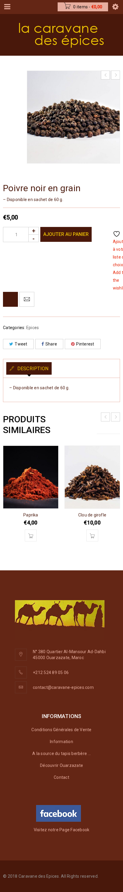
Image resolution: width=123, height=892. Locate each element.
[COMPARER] (10, 299)
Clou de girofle (92, 515)
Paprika (30, 515)
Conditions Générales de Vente (61, 729)
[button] (31, 535)
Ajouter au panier (66, 234)
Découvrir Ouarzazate (61, 765)
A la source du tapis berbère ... (61, 753)
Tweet (21, 344)
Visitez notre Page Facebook (62, 829)
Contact (61, 777)
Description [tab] (32, 368)
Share (51, 344)
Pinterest (85, 344)
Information (61, 741)
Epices (32, 327)
